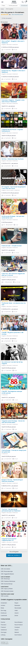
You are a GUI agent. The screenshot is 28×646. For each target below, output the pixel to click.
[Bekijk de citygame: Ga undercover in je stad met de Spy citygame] (14, 352)
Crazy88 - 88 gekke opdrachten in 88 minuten (12, 333)
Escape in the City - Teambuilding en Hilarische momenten (12, 480)
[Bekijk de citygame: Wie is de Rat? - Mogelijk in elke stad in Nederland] (14, 31)
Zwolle (16, 615)
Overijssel (17, 627)
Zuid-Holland (18, 635)
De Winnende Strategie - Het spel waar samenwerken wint (13, 217)
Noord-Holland (19, 624)
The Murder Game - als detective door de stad (14, 303)
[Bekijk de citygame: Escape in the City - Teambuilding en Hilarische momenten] (14, 470)
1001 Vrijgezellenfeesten (7, 574)
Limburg (3, 635)
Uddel (16, 610)
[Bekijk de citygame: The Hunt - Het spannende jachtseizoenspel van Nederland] (14, 499)
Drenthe (3, 622)
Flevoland (3, 624)
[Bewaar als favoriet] (25, 25)
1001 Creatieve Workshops (8, 581)
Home (2, 9)
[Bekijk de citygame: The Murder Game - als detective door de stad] (14, 293)
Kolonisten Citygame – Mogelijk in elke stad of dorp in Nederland (13, 100)
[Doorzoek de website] (23, 2)
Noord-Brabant (19, 622)
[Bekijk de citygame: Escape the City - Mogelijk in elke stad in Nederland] (14, 61)
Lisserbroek (4, 615)
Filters (3, 5)
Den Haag (3, 610)
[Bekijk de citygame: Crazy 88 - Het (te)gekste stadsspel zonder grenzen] (14, 382)
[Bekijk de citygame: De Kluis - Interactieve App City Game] (14, 149)
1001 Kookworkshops (6, 583)
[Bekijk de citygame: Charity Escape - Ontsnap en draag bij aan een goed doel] (14, 440)
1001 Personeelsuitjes (7, 571)
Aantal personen (13, 5)
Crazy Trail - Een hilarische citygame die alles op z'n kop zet (13, 274)
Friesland (3, 627)
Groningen (3, 632)
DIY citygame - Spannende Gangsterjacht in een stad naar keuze (14, 187)
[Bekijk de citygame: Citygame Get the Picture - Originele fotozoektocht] (14, 120)
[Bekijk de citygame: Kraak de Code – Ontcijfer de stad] (14, 236)
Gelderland (4, 629)
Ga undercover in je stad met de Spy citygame (12, 362)
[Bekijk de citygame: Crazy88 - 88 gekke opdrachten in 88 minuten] (14, 323)
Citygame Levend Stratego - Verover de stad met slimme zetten (13, 421)
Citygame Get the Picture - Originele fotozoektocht (12, 130)
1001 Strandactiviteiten (7, 591)
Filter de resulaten (7, 18)
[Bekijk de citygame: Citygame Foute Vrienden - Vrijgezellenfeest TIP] (14, 529)
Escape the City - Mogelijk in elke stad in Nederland (13, 71)
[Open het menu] (2, 2)
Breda (2, 608)
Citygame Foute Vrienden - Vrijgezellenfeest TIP (9, 539)
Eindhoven (4, 613)
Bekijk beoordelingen (17, 14)
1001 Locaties (4, 596)
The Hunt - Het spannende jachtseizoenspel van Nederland (11, 510)
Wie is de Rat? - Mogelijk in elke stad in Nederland (13, 42)
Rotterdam (17, 605)
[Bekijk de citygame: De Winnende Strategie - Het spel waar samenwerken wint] (14, 206)
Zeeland (17, 632)
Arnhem (3, 605)
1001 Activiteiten (5, 569)
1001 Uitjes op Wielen (7, 588)
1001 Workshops (5, 578)
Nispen (16, 603)
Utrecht (17, 613)
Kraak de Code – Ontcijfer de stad (12, 245)
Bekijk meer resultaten (13, 555)
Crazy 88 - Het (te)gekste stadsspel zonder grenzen (12, 392)
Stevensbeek (18, 608)
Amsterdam (4, 603)
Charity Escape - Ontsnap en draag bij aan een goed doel (14, 451)
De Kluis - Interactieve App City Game (12, 159)
